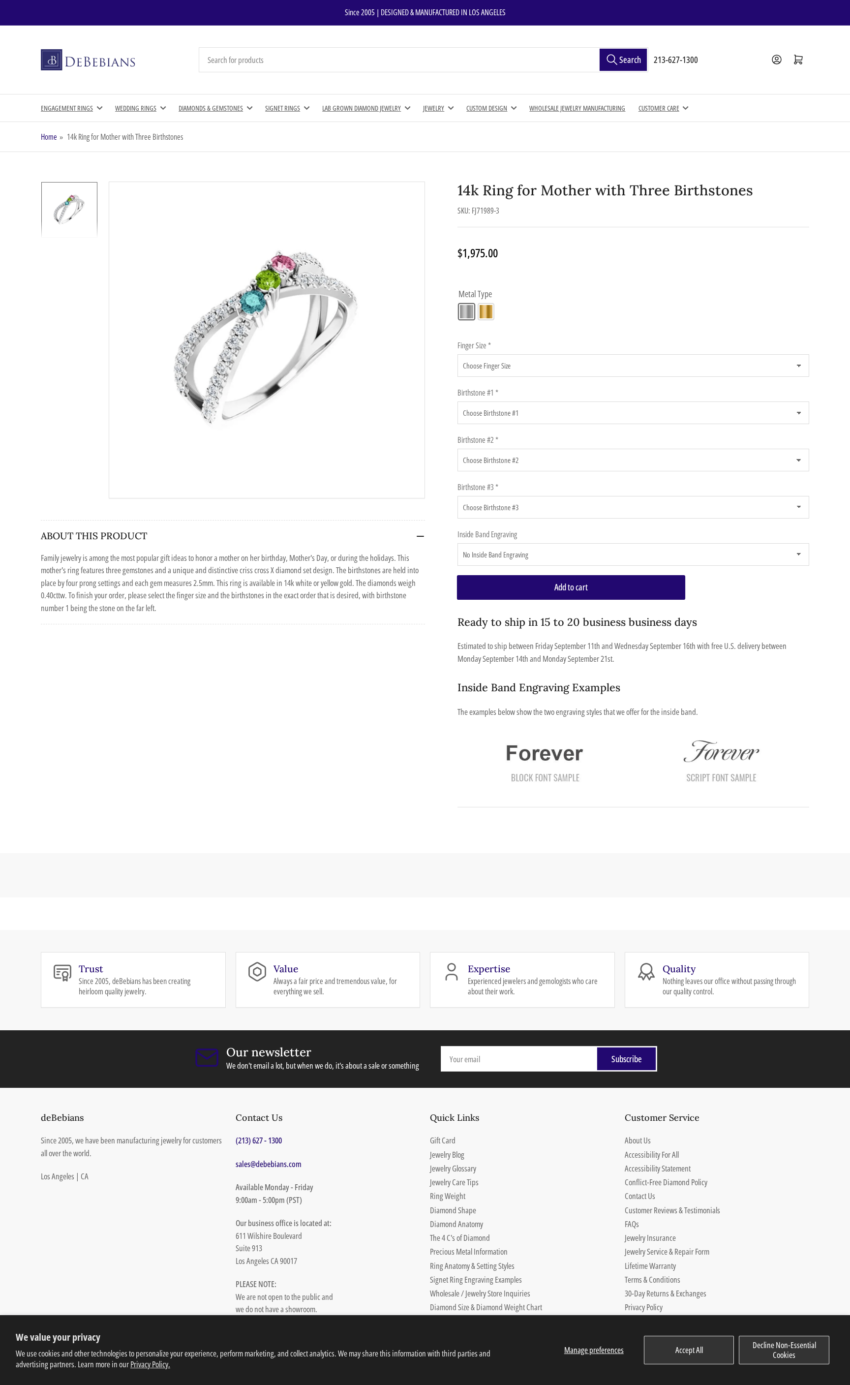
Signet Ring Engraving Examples (476, 1279)
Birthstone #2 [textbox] (477, 439)
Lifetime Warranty (650, 1265)
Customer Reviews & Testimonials (672, 1210)
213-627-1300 (676, 59)
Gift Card (442, 1140)
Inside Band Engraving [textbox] (487, 534)
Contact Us (640, 1195)
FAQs (632, 1224)
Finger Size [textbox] (474, 345)
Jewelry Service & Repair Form (667, 1251)
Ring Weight (447, 1195)
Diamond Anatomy (456, 1224)
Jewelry (433, 108)
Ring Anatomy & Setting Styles (472, 1265)
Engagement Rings (67, 108)
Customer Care (658, 108)
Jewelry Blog (447, 1154)
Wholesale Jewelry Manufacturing (577, 108)
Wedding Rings (135, 108)
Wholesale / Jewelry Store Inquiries (480, 1293)
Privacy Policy (644, 1307)
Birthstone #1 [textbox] (477, 392)
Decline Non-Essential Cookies (784, 1349)
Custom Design (486, 108)
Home (49, 136)
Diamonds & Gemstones (211, 108)
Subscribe (626, 1059)
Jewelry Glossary (453, 1168)
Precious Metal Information (469, 1251)
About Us (638, 1140)
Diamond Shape (453, 1210)
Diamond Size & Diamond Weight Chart (486, 1307)
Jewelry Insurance (650, 1237)
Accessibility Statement (658, 1168)
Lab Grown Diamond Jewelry (361, 108)
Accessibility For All (652, 1154)
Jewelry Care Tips (454, 1182)
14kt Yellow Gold (486, 311)
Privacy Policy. (150, 1364)
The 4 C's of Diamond (460, 1237)
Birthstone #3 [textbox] (477, 487)
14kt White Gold (466, 311)
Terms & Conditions (652, 1279)
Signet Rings (282, 108)
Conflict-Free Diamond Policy (666, 1182)
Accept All (689, 1349)
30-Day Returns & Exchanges (665, 1293)
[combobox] (423, 60)
